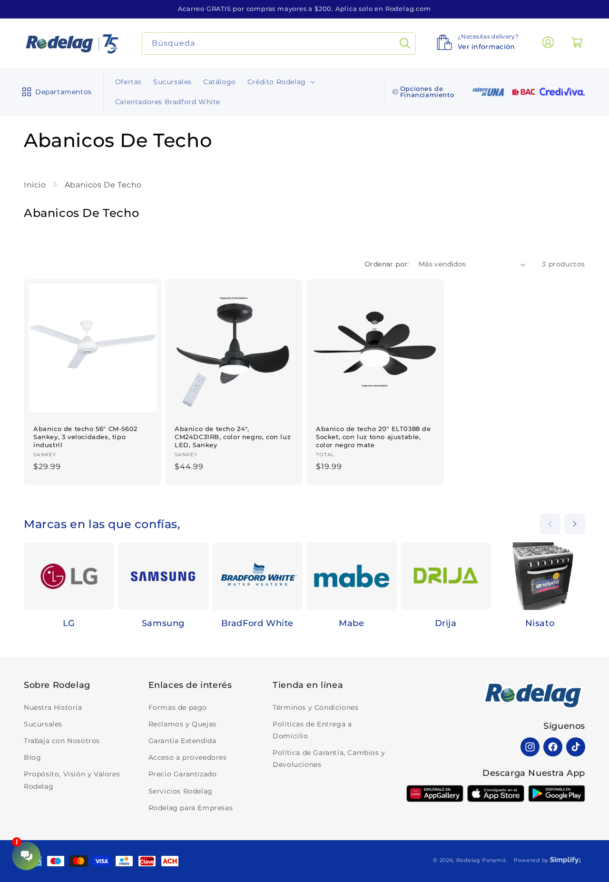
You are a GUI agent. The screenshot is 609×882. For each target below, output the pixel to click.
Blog (32, 757)
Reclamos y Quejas (182, 724)
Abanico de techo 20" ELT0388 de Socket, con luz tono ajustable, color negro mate (373, 437)
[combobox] (279, 43)
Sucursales (43, 724)
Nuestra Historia (53, 707)
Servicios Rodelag (180, 791)
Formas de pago (177, 707)
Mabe (351, 623)
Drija (446, 623)
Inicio (36, 184)
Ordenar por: (386, 264)
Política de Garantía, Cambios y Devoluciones (329, 758)
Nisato (540, 623)
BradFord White (257, 623)
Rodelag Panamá (481, 860)
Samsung (163, 623)
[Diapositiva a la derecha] (574, 523)
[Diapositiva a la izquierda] (550, 523)
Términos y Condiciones (315, 707)
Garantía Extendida (182, 740)
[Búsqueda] (404, 43)
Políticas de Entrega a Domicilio (312, 730)
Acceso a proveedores (187, 757)
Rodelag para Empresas (190, 808)
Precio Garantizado (182, 774)
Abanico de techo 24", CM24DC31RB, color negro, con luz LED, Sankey (233, 437)
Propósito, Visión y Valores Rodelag (72, 780)
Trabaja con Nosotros (62, 740)
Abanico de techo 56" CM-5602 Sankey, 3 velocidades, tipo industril (85, 437)
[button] (55, 91)
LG (69, 623)
